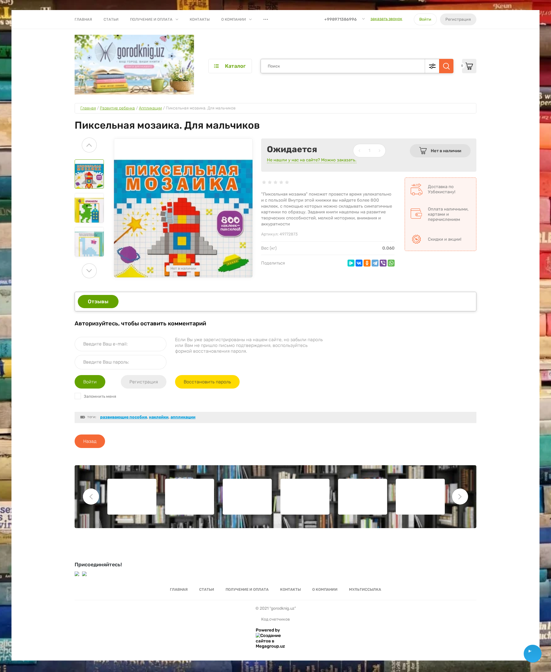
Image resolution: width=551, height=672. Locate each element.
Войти (425, 19)
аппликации (182, 417)
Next (89, 271)
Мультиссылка (365, 589)
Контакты (200, 19)
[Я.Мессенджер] (351, 263)
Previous (89, 145)
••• (265, 19)
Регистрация (458, 19)
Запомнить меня (100, 396)
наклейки (158, 417)
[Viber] (383, 263)
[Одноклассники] (367, 263)
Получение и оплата (151, 19)
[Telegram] (375, 263)
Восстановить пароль (207, 382)
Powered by (268, 630)
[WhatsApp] (391, 263)
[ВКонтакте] (359, 263)
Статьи (111, 19)
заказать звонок (386, 18)
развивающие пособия (123, 417)
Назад (89, 441)
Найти (446, 66)
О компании (233, 19)
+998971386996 (340, 19)
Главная (83, 19)
